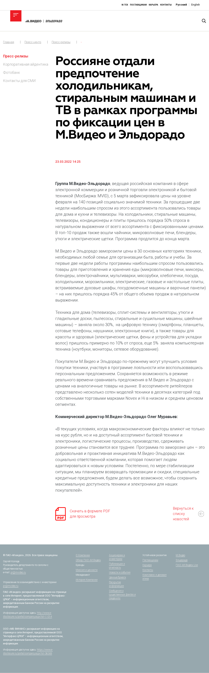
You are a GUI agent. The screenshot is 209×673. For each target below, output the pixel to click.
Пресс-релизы (61, 42)
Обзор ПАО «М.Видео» (88, 560)
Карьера (153, 5)
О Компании (83, 555)
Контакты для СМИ (19, 81)
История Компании (87, 579)
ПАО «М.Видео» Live (187, 565)
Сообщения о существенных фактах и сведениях (122, 594)
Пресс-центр (32, 42)
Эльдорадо (182, 560)
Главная (8, 42)
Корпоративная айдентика (25, 64)
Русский (181, 4)
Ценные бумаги (117, 577)
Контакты (166, 5)
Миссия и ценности (87, 570)
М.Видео (180, 555)
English (195, 4)
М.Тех (125, 5)
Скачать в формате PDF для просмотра (90, 513)
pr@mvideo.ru (18, 572)
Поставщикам (138, 5)
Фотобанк (11, 72)
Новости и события (119, 572)
